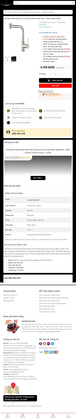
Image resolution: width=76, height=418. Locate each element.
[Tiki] (52, 343)
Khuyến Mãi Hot (12, 278)
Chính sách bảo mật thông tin (49, 295)
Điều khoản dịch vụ (10, 295)
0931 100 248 (18, 133)
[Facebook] (40, 343)
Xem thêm (37, 178)
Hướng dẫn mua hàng (47, 312)
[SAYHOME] (6, 5)
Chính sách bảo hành (46, 309)
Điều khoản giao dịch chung (49, 301)
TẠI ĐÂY (20, 270)
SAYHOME (19, 267)
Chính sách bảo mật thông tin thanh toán (54, 298)
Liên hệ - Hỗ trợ (9, 298)
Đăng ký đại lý (8, 301)
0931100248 (14, 374)
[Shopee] (44, 343)
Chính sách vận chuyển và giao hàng (52, 303)
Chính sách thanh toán (47, 306)
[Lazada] (48, 343)
